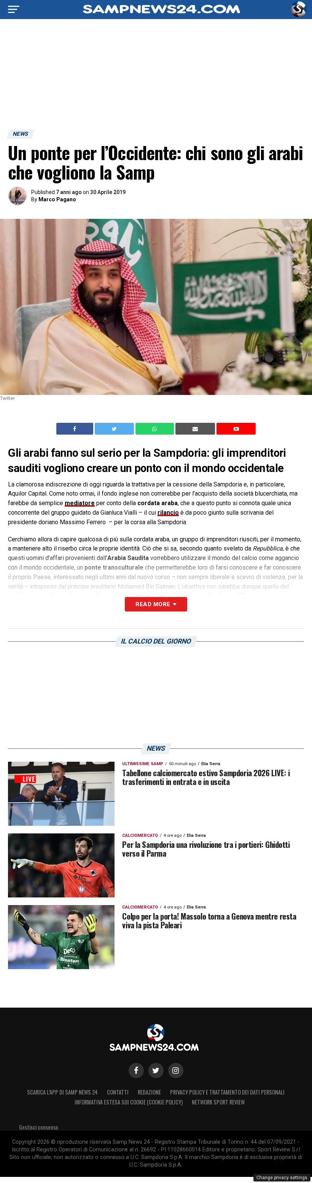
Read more (152, 604)
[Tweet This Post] (115, 429)
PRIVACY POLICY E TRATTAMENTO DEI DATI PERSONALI (227, 1092)
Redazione (149, 1092)
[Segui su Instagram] (175, 1070)
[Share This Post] (155, 429)
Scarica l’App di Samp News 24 (62, 1092)
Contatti (118, 1092)
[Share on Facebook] (75, 429)
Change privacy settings (281, 1177)
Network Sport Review (218, 1102)
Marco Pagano (57, 199)
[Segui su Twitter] (156, 1070)
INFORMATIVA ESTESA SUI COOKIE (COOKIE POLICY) (129, 1102)
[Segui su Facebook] (136, 1070)
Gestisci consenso (38, 1127)
